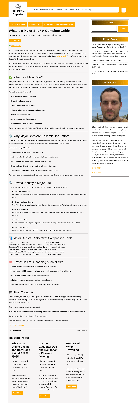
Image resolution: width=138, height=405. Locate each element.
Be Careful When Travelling (73, 346)
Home (36, 10)
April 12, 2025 (20, 361)
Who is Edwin (74, 10)
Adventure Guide (61, 10)
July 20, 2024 (47, 361)
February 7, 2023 (76, 355)
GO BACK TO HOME (16, 325)
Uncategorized (34, 24)
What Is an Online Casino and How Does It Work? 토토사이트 (21, 350)
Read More (18, 393)
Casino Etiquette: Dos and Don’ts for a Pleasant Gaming (48, 350)
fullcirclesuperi (31, 35)
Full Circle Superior (18, 24)
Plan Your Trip (86, 10)
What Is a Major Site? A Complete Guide (107, 60)
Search (110, 22)
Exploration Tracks (46, 10)
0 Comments (71, 361)
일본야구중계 (96, 168)
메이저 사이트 (62, 56)
